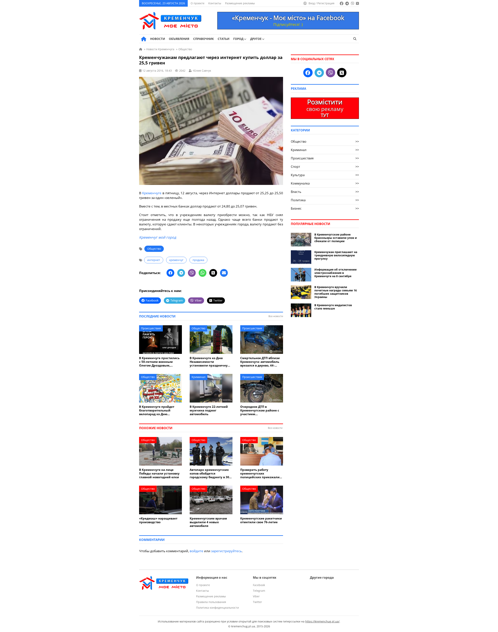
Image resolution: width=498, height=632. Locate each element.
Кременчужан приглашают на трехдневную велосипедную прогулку (335, 255)
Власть (325, 192)
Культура (325, 175)
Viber (256, 596)
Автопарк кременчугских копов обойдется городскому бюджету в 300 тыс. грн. (210, 473)
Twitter (257, 602)
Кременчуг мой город (157, 237)
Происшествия (151, 328)
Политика (325, 200)
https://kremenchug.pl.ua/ (322, 621)
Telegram (259, 590)
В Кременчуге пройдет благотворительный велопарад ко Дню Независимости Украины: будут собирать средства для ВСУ (159, 410)
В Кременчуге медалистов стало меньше (333, 306)
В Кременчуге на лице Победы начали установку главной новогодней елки (159, 473)
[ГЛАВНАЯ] (143, 39)
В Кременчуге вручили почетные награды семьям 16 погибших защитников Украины (335, 292)
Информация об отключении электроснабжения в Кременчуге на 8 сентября (335, 273)
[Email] (224, 273)
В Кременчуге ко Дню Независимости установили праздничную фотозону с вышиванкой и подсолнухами (210, 361)
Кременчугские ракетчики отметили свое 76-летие (261, 520)
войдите (196, 551)
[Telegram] (181, 273)
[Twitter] (213, 273)
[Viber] (192, 273)
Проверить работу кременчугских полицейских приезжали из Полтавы (260, 473)
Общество (154, 249)
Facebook (259, 585)
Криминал (198, 377)
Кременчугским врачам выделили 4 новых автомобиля (208, 522)
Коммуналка (325, 183)
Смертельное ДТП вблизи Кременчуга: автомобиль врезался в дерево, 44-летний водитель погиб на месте (260, 361)
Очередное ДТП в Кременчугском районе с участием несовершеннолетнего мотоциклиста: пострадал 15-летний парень (260, 410)
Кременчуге (151, 193)
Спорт (325, 166)
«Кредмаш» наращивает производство (158, 520)
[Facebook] (170, 273)
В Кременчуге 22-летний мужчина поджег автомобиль (209, 410)
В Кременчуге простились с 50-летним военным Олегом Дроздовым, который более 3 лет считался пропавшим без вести (159, 361)
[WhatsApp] (202, 273)
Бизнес (325, 208)
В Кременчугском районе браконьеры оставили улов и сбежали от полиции (335, 238)
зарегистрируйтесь (226, 551)
